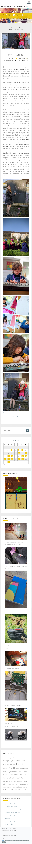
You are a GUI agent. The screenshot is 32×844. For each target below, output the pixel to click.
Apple (24, 758)
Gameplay (13, 772)
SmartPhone (12, 787)
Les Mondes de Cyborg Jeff (14, 6)
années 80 (20, 758)
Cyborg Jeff (7, 764)
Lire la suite (16, 416)
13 (19, 453)
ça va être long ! (16, 55)
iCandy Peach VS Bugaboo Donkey (14, 743)
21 (22, 456)
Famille (12, 768)
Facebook (5, 768)
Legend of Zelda (8, 774)
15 (26, 453)
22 (26, 456)
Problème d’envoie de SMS (12, 611)
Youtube (21, 790)
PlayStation (7, 784)
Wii (18, 790)
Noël (18, 781)
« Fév (4, 465)
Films (17, 768)
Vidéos (12, 790)
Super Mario (22, 787)
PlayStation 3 (15, 784)
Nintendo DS (7, 781)
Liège (14, 774)
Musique (8, 777)
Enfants (20, 764)
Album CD (5, 758)
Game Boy (6, 772)
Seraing (7, 787)
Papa (21, 781)
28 (22, 459)
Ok (3, 840)
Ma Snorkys (23, 774)
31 (8, 462)
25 (12, 459)
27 (19, 459)
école (25, 790)
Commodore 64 (18, 760)
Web (16, 790)
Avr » (8, 465)
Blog (11, 761)
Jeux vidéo (23, 771)
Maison (18, 774)
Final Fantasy (24, 768)
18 (12, 456)
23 (5, 459)
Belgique (6, 761)
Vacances (7, 789)
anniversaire (14, 758)
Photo (24, 781)
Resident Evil (24, 784)
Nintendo (18, 777)
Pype (20, 784)
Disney (14, 764)
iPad (18, 771)
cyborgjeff (21, 58)
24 (8, 459)
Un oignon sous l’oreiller (12, 668)
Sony (17, 787)
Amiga (9, 758)
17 (8, 456)
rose (4, 787)
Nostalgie (13, 781)
